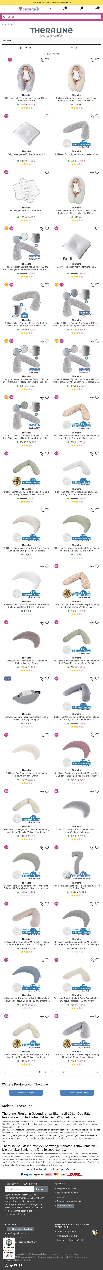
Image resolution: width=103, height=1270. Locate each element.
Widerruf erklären (65, 1206)
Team (76, 1254)
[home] (29, 9)
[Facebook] (21, 1265)
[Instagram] (7, 1265)
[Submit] (5, 17)
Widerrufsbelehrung (41, 1254)
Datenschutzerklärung (15, 1214)
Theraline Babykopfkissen (77, 1093)
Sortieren (27, 47)
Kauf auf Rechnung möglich (70, 1240)
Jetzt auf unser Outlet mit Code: (51, 2)
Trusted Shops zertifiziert (68, 1231)
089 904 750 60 (14, 1237)
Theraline (10, 24)
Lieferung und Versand (67, 1192)
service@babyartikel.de (18, 1233)
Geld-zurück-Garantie (67, 1236)
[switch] (9, 1255)
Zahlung (61, 1197)
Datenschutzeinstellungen (69, 1201)
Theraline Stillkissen (26, 1093)
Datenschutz (20, 1254)
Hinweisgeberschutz (59, 1254)
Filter (76, 47)
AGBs (29, 1254)
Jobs (71, 1254)
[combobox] (51, 17)
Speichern (41, 1189)
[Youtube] (16, 1265)
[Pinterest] (12, 1265)
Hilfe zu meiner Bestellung (21, 1229)
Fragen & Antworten (66, 1188)
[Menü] (13, 1239)
